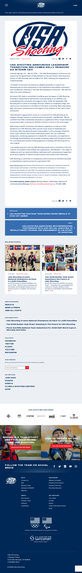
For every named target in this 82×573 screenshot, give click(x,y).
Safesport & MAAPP (27, 488)
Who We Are (25, 498)
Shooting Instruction (55, 488)
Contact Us (24, 480)
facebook (10, 341)
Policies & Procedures (56, 482)
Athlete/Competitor (55, 480)
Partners (24, 503)
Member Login (26, 485)
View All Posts (13, 310)
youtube (9, 349)
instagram (11, 352)
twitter (9, 344)
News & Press (26, 58)
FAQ (22, 482)
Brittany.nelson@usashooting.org (42, 184)
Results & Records (55, 485)
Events (9, 383)
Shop (8, 389)
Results (9, 305)
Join (75, 5)
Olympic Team (26, 500)
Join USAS (10, 378)
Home (6, 12)
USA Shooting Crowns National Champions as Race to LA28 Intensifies (41, 321)
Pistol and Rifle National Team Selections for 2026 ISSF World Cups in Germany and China (41, 329)
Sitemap (24, 490)
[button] (59, 59)
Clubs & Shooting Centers (20, 386)
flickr (8, 347)
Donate (9, 380)
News (10, 12)
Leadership (25, 505)
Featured (15, 12)
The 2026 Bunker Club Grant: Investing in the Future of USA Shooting (40, 324)
